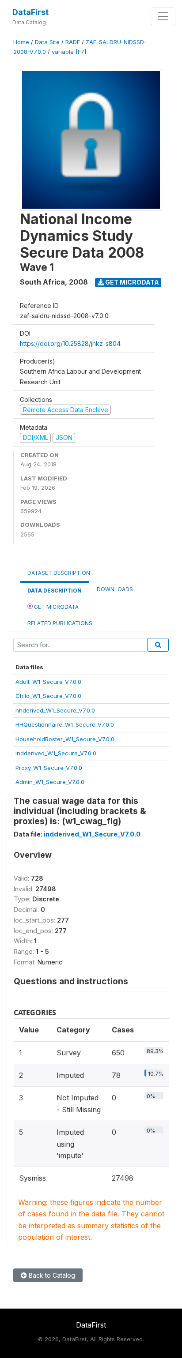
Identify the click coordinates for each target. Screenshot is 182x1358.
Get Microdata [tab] (56, 607)
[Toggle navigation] (163, 16)
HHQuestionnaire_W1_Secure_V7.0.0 (64, 724)
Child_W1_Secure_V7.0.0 (48, 695)
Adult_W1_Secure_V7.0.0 (48, 681)
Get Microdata (131, 282)
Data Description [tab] (54, 590)
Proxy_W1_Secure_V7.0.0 (48, 767)
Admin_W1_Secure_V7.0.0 (49, 781)
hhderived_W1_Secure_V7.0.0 (55, 710)
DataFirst (30, 12)
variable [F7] (69, 52)
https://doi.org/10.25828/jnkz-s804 (70, 343)
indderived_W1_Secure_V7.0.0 (55, 753)
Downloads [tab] (115, 589)
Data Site (47, 42)
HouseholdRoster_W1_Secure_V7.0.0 (64, 739)
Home (21, 42)
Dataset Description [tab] (58, 573)
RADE (72, 42)
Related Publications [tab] (59, 623)
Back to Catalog (51, 1275)
